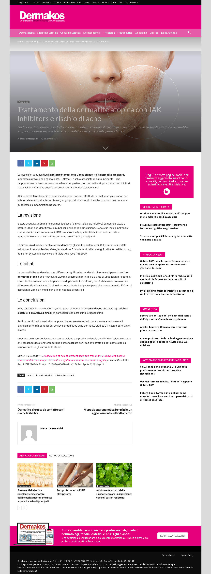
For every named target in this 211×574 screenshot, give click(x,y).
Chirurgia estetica (70, 32)
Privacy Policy (168, 555)
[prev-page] (19, 508)
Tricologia (109, 32)
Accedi (36, 2)
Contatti (57, 2)
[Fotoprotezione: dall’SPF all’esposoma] (75, 475)
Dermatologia (27, 32)
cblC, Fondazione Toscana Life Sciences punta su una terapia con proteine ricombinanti (163, 370)
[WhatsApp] (52, 163)
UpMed (154, 32)
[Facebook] (20, 163)
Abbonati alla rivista (72, 2)
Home (20, 41)
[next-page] (25, 508)
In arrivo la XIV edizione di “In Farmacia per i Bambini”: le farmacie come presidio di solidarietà (166, 279)
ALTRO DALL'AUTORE (61, 455)
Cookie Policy (187, 555)
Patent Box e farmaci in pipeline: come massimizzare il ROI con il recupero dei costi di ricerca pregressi (166, 396)
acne (30, 375)
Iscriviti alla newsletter (129, 2)
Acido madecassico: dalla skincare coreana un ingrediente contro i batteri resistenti (114, 494)
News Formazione (101, 2)
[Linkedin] (36, 163)
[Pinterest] (44, 163)
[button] (190, 32)
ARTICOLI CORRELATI (32, 455)
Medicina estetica (47, 32)
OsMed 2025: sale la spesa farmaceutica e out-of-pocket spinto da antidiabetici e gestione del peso (165, 264)
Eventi (87, 2)
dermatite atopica (44, 375)
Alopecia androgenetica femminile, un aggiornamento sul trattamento (108, 411)
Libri (114, 2)
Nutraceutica (124, 32)
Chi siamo (46, 2)
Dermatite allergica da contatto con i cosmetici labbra (40, 411)
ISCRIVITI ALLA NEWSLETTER (172, 535)
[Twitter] (28, 163)
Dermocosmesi (91, 32)
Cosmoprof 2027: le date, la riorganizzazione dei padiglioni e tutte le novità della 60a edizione (166, 342)
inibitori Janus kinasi (65, 375)
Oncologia (141, 32)
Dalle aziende (169, 32)
